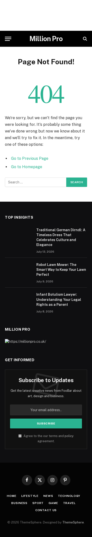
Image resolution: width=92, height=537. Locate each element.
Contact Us (46, 510)
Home (11, 496)
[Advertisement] (46, 15)
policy (69, 436)
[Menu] (8, 38)
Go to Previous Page (29, 158)
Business (19, 503)
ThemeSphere (73, 522)
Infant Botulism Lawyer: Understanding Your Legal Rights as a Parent (58, 299)
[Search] (84, 38)
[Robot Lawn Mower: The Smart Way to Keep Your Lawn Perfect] (18, 271)
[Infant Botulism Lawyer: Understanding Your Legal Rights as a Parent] (18, 301)
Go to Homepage (26, 166)
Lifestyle (30, 496)
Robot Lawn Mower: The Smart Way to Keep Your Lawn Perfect (61, 270)
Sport (38, 503)
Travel (69, 503)
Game (53, 503)
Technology (69, 496)
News (48, 496)
